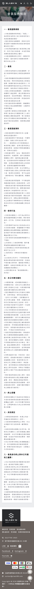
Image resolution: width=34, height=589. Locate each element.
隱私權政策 (5, 532)
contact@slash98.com (14, 576)
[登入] (24, 3)
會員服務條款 (21, 529)
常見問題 (14, 532)
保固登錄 (12, 529)
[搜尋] (27, 3)
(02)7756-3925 (11, 538)
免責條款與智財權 (24, 532)
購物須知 (5, 529)
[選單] (31, 3)
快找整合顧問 (20, 584)
